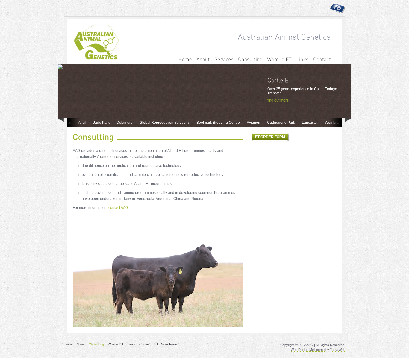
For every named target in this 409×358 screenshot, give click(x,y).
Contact (145, 344)
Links (131, 344)
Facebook (337, 8)
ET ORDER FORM (270, 137)
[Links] (302, 59)
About (80, 344)
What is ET (116, 344)
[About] (203, 59)
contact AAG (118, 208)
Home (68, 344)
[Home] (185, 59)
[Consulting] (250, 59)
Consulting (96, 344)
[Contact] (322, 59)
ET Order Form (165, 344)
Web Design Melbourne (308, 349)
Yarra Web (337, 349)
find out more (278, 100)
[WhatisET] (279, 59)
